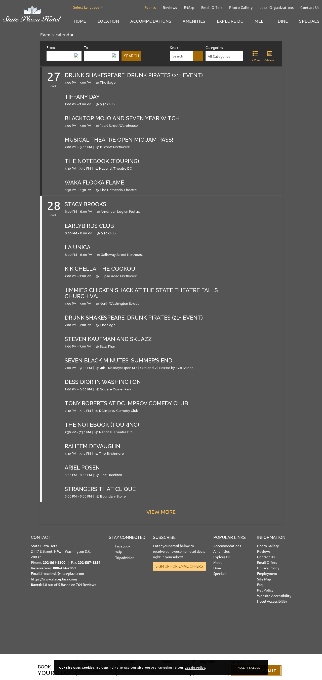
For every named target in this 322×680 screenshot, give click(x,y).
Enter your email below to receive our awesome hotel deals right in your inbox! (179, 551)
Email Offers (212, 7)
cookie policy (195, 667)
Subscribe (164, 537)
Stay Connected (127, 537)
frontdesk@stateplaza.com (62, 573)
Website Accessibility (274, 595)
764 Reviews (86, 584)
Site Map (264, 579)
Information (271, 537)
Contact (41, 537)
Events (150, 7)
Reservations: (53, 568)
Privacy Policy (268, 568)
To (86, 47)
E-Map (189, 7)
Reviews (170, 7)
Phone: (50, 562)
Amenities (194, 21)
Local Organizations (277, 7)
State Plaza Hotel (45, 545)
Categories (214, 47)
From (51, 47)
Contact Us (309, 7)
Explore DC (230, 21)
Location (108, 21)
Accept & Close (249, 667)
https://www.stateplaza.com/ (54, 579)
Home (80, 21)
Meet (260, 21)
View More (161, 511)
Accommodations (150, 21)
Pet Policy (265, 590)
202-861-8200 (54, 562)
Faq (260, 584)
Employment (267, 573)
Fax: (85, 562)
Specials (309, 21)
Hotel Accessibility (272, 601)
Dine (283, 21)
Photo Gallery (241, 7)
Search (175, 47)
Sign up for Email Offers (179, 566)
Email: (65, 561)
